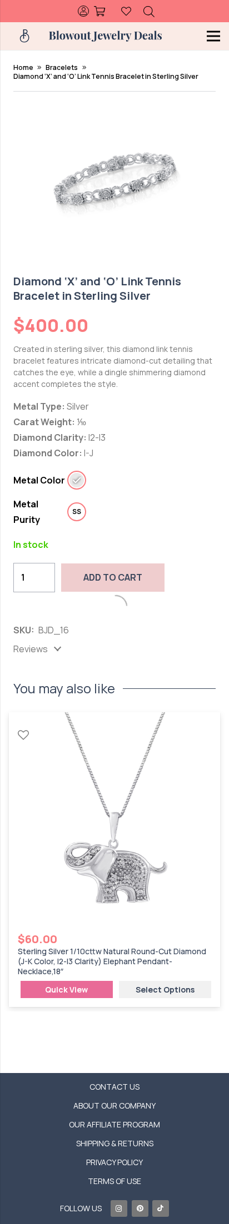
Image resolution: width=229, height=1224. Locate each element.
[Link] (81, 11)
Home (23, 67)
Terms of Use (114, 1181)
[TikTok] (160, 1208)
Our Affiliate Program (114, 1124)
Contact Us (114, 1086)
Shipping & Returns (114, 1143)
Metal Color (39, 480)
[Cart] (100, 11)
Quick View (66, 989)
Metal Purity (26, 512)
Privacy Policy (114, 1162)
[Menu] (213, 36)
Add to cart (112, 577)
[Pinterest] (140, 1208)
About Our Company (114, 1105)
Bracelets (62, 67)
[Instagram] (119, 1208)
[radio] (76, 480)
